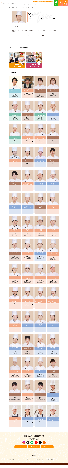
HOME (10, 7)
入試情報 (29, 4)
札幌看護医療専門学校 (50, 459)
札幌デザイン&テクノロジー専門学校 (39, 457)
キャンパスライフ (45, 4)
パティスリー (30, 16)
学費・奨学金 (34, 4)
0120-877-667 (35, 446)
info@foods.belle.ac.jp (48, 446)
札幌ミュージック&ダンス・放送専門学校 (52, 457)
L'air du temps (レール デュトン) (41, 18)
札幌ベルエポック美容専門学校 (38, 459)
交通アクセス (46, 1)
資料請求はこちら (21, 446)
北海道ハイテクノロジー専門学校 (13, 457)
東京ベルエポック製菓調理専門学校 (26, 457)
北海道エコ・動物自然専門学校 (26, 459)
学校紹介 (21, 4)
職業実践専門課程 (40, 1)
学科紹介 (25, 4)
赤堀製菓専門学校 (11, 459)
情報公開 (35, 1)
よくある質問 (51, 1)
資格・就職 (39, 4)
